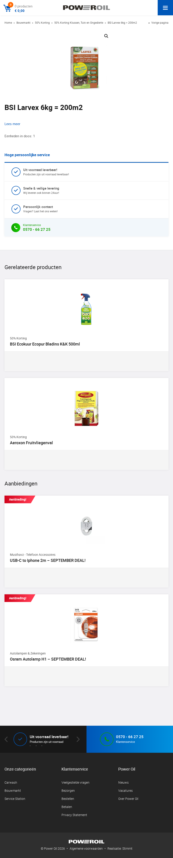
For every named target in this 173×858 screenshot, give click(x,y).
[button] (106, 36)
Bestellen (67, 798)
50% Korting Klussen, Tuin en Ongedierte (78, 22)
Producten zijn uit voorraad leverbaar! (46, 171)
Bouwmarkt (23, 22)
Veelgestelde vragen (75, 782)
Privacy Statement (74, 815)
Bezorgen (68, 790)
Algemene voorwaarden (86, 848)
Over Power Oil (128, 798)
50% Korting (42, 22)
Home (8, 22)
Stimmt (127, 848)
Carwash (11, 782)
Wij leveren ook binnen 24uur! (41, 190)
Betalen (66, 807)
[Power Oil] (86, 7)
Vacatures (125, 790)
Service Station (15, 798)
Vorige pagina (158, 22)
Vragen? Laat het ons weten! (40, 208)
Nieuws (123, 782)
